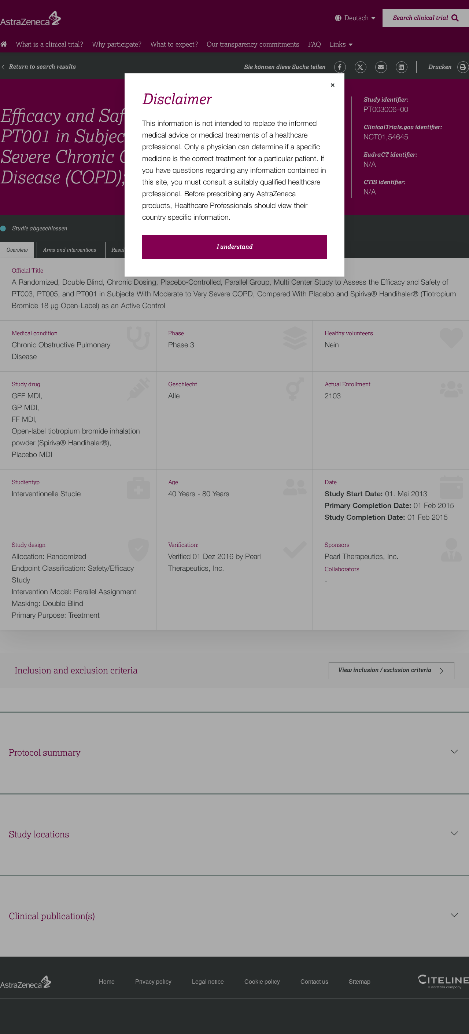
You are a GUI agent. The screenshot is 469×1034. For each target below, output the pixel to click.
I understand (234, 247)
